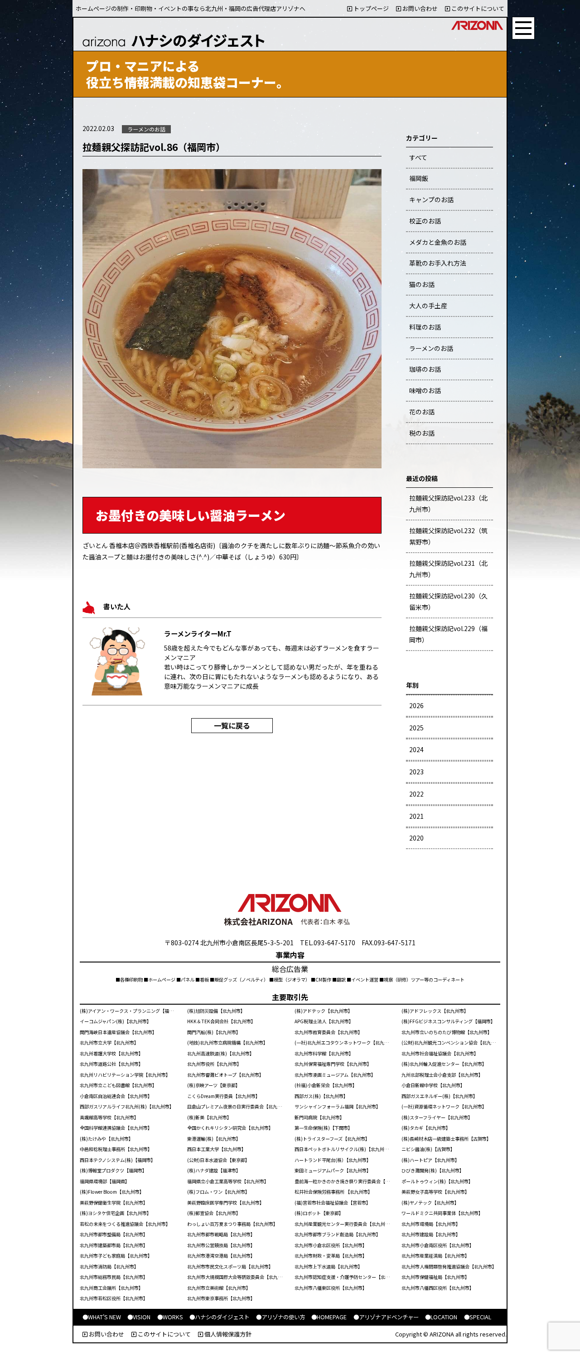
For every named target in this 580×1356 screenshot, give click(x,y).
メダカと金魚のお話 (437, 242)
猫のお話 (422, 284)
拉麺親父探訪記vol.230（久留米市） (448, 601)
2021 (416, 816)
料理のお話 (425, 326)
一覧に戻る (232, 725)
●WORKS (170, 1317)
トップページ (370, 8)
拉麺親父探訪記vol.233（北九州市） (448, 503)
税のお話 (422, 432)
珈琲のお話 (425, 369)
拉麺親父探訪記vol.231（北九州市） (448, 569)
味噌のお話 (425, 390)
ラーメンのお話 (431, 348)
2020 (416, 837)
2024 (416, 749)
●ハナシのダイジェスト (219, 1317)
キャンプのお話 (431, 199)
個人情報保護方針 (227, 1334)
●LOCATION (441, 1317)
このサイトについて (477, 8)
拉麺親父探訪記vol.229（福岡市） (448, 634)
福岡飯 (418, 178)
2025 (416, 727)
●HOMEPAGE (329, 1317)
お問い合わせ (419, 8)
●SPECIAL (477, 1317)
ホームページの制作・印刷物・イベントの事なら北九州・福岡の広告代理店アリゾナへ (190, 8)
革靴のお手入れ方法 (437, 262)
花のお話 (422, 411)
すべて (418, 157)
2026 (416, 705)
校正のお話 (425, 220)
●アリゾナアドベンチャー (386, 1317)
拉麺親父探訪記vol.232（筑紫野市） (448, 536)
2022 (416, 793)
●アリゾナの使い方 (280, 1317)
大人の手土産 (428, 305)
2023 (416, 771)
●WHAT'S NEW (101, 1317)
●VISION (138, 1317)
